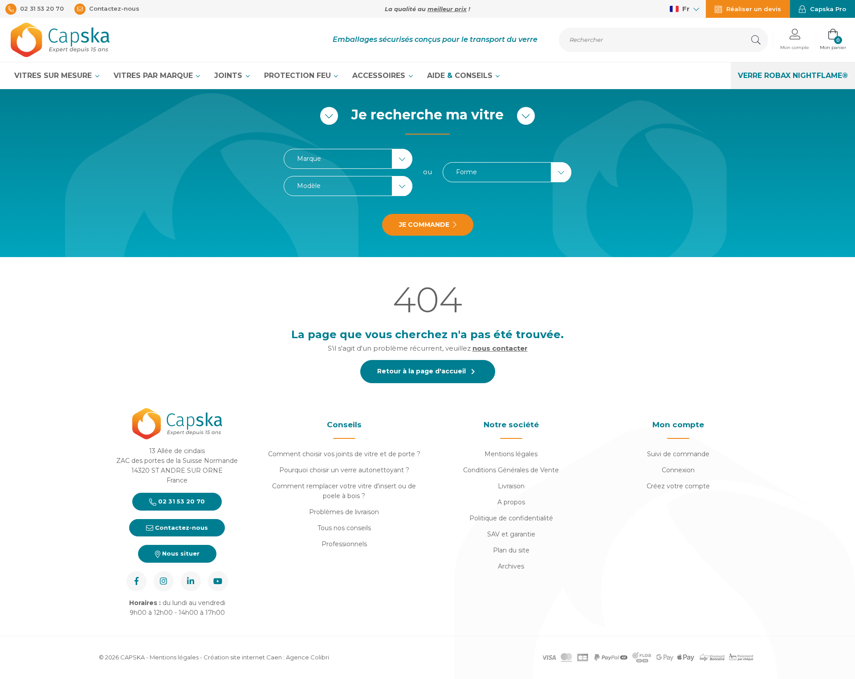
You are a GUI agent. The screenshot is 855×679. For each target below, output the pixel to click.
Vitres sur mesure (54, 75)
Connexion (678, 470)
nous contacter (500, 348)
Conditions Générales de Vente (511, 470)
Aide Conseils (461, 75)
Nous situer (180, 553)
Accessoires (379, 75)
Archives (511, 566)
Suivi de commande (678, 454)
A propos (511, 502)
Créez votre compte (678, 486)
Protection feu (298, 75)
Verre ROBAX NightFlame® (793, 75)
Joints (229, 75)
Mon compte (678, 424)
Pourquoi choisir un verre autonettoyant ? (344, 470)
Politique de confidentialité (511, 518)
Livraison (511, 486)
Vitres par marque (154, 75)
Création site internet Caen (243, 657)
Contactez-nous (180, 527)
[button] (794, 39)
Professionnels (344, 544)
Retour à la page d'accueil (427, 371)
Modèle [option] (309, 186)
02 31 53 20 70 (180, 501)
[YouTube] (218, 581)
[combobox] (348, 159)
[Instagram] (164, 581)
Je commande (424, 225)
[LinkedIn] (191, 581)
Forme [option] (466, 172)
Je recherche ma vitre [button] (427, 115)
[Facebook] (136, 581)
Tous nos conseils (344, 528)
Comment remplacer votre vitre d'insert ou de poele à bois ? (344, 491)
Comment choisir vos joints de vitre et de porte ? (344, 454)
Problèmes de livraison (344, 512)
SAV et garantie (511, 534)
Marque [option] (309, 159)
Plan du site (511, 550)
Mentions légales (510, 454)
